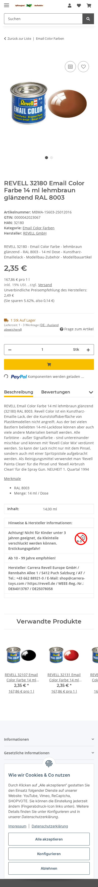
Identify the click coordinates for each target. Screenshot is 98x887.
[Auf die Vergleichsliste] (70, 66)
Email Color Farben (39, 228)
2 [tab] (51, 157)
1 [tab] (46, 157)
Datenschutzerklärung (50, 826)
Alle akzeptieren (49, 839)
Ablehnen (49, 868)
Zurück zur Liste (19, 38)
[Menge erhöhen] (88, 349)
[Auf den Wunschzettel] (83, 66)
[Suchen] (88, 18)
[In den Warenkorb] (8, 54)
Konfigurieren (49, 854)
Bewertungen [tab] (55, 392)
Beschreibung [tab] (18, 392)
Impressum (17, 826)
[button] (69, 6)
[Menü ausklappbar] (6, 3)
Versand (45, 284)
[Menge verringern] (9, 349)
